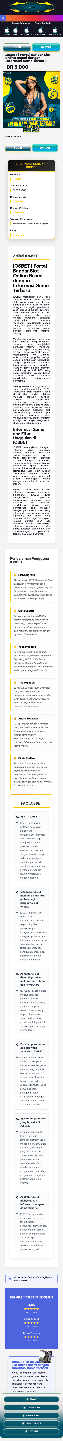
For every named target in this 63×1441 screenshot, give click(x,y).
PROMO (33, 1398)
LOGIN (17, 47)
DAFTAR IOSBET (33, 1415)
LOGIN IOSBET (33, 1406)
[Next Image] (57, 100)
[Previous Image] (5, 100)
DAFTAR (46, 47)
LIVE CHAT (33, 1432)
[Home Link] (32, 12)
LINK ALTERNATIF (33, 1423)
